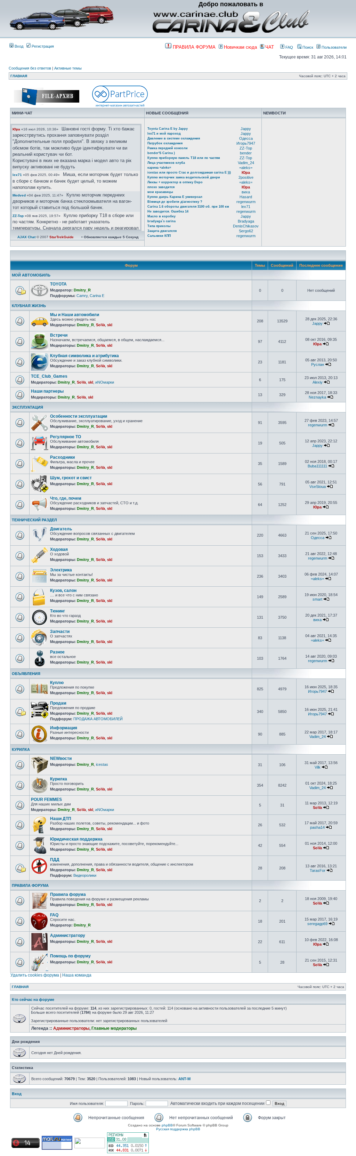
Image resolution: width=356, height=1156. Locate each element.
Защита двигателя (162, 231)
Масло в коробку (161, 216)
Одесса (246, 138)
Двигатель (61, 529)
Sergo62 (246, 231)
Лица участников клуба (166, 162)
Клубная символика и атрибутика (84, 355)
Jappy (246, 129)
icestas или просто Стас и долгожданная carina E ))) (189, 172)
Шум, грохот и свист (71, 477)
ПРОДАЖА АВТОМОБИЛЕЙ (98, 719)
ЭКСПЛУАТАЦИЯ (27, 407)
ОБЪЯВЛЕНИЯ (26, 674)
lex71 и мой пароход (164, 133)
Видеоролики (84, 875)
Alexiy (318, 382)
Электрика (61, 570)
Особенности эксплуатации (78, 416)
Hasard (246, 197)
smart (317, 599)
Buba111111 (317, 466)
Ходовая (59, 549)
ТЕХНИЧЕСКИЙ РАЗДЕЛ (34, 520)
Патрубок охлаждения (165, 143)
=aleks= (245, 168)
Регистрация (42, 46)
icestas (102, 764)
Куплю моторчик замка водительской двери (183, 177)
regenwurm (246, 202)
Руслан (317, 364)
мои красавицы (160, 192)
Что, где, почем (65, 498)
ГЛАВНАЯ (18, 76)
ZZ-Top (18, 216)
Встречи (58, 335)
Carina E (97, 296)
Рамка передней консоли (167, 148)
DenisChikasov (246, 226)
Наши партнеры (47, 391)
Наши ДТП (60, 818)
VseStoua (317, 486)
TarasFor (317, 870)
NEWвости (61, 758)
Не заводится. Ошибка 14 (167, 211)
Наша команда (76, 975)
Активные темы (68, 68)
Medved (19, 195)
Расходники (62, 457)
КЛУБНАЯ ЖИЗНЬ (29, 306)
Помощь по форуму (70, 956)
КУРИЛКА (21, 749)
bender (246, 153)
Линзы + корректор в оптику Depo (175, 182)
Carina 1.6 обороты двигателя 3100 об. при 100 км (188, 206)
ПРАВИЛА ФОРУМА (30, 885)
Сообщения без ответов (30, 68)
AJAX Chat (26, 237)
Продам (58, 703)
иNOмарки (104, 382)
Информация (63, 727)
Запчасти (60, 631)
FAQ (288, 47)
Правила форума (68, 894)
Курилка (58, 779)
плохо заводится (161, 187)
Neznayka (317, 397)
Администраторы (71, 1028)
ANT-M (184, 1079)
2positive (245, 177)
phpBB (167, 1125)
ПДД (54, 859)
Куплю (57, 682)
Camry (82, 296)
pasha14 (317, 827)
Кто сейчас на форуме (33, 999)
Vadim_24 (246, 163)
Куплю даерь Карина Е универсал (174, 197)
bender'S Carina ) (161, 153)
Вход (18, 46)
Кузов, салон (63, 590)
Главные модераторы (114, 1028)
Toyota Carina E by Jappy (167, 128)
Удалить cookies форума (34, 975)
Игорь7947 (245, 143)
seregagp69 (317, 924)
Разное (57, 652)
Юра (16, 129)
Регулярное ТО (65, 436)
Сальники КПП (159, 236)
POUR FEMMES (46, 799)
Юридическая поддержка (76, 839)
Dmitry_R (82, 290)
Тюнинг (57, 611)
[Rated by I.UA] (89, 1147)
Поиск (307, 47)
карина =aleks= (159, 167)
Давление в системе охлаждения (173, 138)
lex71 (17, 175)
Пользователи (334, 47)
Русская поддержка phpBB (178, 1129)
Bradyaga (246, 221)
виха (246, 192)
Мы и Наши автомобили (74, 314)
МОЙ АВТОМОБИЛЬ (31, 275)
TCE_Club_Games (49, 376)
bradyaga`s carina (161, 221)
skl (109, 325)
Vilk (318, 767)
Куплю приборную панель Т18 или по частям (183, 158)
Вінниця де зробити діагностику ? (174, 201)
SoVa (100, 325)
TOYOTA (58, 284)
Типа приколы (159, 226)
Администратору (67, 935)
